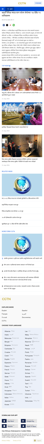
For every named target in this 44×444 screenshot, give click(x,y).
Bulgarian (11, 345)
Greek (10, 376)
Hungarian (11, 390)
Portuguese (32, 355)
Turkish (30, 390)
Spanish (30, 376)
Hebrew (9, 383)
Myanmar (32, 341)
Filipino (10, 366)
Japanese (10, 401)
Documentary (26, 317)
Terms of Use (17, 440)
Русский (4, 317)
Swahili (30, 380)
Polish (29, 352)
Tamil (28, 383)
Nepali (29, 345)
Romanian (31, 362)
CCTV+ (4, 321)
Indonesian (13, 394)
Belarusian (12, 338)
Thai (28, 387)
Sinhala (29, 373)
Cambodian (10, 348)
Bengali (8, 341)
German (10, 373)
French (10, 369)
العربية (24, 314)
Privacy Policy (6, 440)
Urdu (28, 397)
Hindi (8, 387)
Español (24, 310)
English (4, 310)
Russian (30, 366)
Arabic (9, 334)
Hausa (9, 380)
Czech (9, 355)
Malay (31, 334)
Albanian (10, 331)
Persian (30, 348)
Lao (27, 331)
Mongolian (31, 338)
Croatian (10, 352)
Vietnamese (32, 401)
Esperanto (11, 362)
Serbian (30, 369)
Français (4, 314)
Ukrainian (31, 394)
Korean (9, 404)
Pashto (29, 359)
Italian (9, 397)
